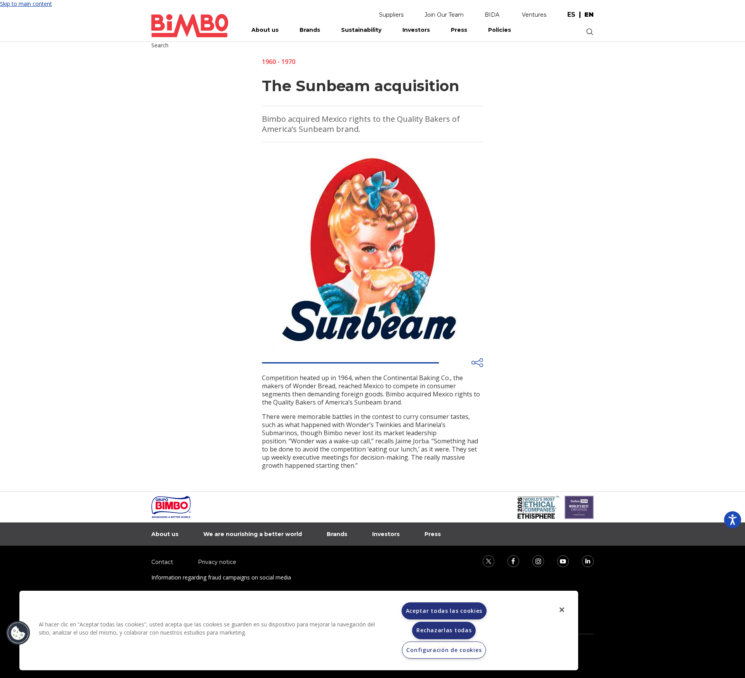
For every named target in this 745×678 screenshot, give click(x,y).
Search (159, 45)
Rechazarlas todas (443, 630)
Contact (162, 562)
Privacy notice (217, 562)
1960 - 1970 (278, 61)
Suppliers (391, 14)
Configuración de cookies (444, 650)
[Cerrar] (561, 609)
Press (459, 29)
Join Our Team (444, 14)
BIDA (492, 14)
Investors (416, 29)
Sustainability (361, 29)
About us (265, 29)
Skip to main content (26, 3)
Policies (499, 29)
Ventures (534, 14)
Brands (310, 29)
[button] (18, 633)
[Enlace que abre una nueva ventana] (483, 560)
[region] (298, 630)
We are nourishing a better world (252, 534)
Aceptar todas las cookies (444, 610)
